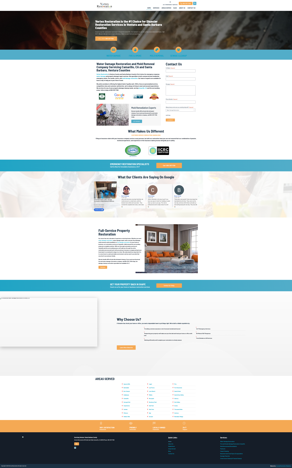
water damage (100, 76)
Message (170, 84)
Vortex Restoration (102, 74)
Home (149, 8)
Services (156, 8)
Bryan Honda (177, 196)
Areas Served (166, 8)
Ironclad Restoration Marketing (283, 466)
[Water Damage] (113, 50)
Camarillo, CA (143, 88)
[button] (194, 3)
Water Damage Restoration (227, 441)
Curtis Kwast (151, 196)
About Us (182, 8)
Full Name (170, 68)
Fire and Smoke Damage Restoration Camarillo (232, 444)
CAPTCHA (168, 115)
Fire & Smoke (135, 55)
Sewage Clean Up (225, 456)
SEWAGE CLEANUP (178, 55)
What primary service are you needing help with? (179, 107)
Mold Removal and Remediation (228, 446)
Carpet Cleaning (224, 451)
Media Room (171, 446)
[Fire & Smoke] (135, 50)
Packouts (222, 448)
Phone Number (171, 99)
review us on (98, 209)
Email (169, 76)
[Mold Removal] (157, 50)
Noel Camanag (125, 196)
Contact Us (191, 8)
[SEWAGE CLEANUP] (179, 50)
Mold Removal (157, 55)
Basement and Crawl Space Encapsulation (231, 453)
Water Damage (113, 55)
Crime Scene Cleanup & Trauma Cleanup (231, 458)
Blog (175, 8)
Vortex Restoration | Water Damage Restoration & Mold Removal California (104, 200)
